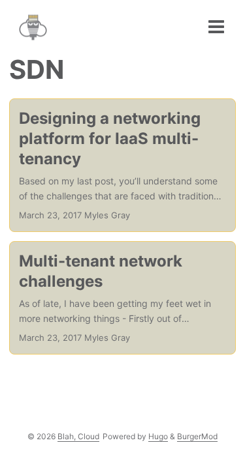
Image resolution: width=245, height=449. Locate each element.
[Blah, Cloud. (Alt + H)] (35, 30)
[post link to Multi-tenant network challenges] (122, 298)
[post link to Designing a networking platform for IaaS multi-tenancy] (122, 165)
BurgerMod (197, 436)
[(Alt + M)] (216, 26)
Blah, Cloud (78, 436)
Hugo (158, 436)
